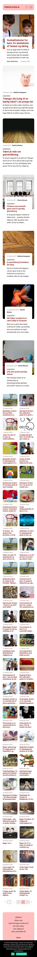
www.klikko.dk (20, 932)
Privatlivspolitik (21, 954)
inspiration (6, 96)
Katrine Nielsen (17, 145)
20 (18, 902)
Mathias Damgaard (20, 92)
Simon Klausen (22, 200)
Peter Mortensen (12, 61)
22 (28, 902)
